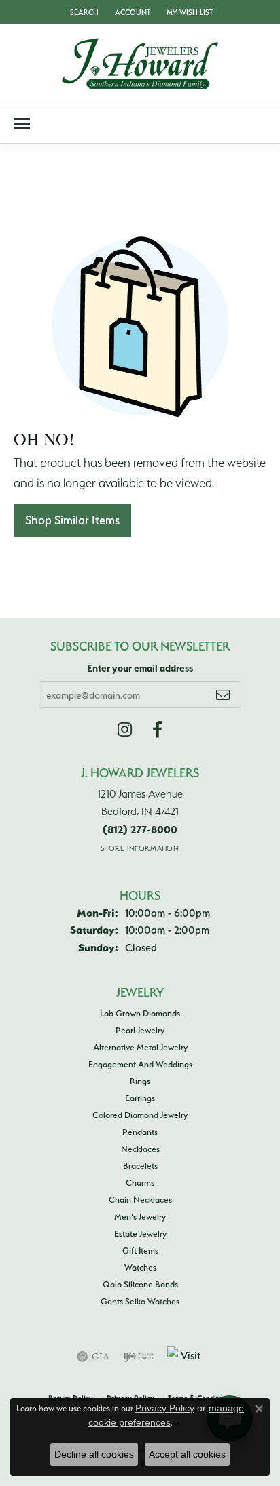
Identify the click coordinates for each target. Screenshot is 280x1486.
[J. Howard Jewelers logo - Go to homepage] (140, 63)
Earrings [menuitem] (140, 1097)
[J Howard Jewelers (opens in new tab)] (157, 730)
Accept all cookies (187, 1454)
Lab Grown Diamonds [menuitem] (140, 1013)
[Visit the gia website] (93, 1356)
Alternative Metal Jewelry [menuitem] (140, 1046)
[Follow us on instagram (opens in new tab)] (125, 730)
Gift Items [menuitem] (140, 1250)
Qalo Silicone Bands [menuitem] (140, 1284)
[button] (83, 12)
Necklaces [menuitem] (140, 1148)
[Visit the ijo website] (138, 1356)
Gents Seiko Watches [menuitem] (140, 1301)
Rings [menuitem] (140, 1080)
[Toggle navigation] (21, 123)
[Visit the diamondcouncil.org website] (185, 1356)
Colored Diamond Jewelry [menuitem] (140, 1114)
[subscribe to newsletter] (223, 694)
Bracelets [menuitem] (140, 1165)
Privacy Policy (164, 1408)
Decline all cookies (94, 1454)
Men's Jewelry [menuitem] (140, 1216)
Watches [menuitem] (140, 1267)
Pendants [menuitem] (140, 1131)
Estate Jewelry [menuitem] (140, 1233)
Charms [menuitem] (140, 1182)
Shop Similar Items (72, 520)
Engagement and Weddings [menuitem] (140, 1063)
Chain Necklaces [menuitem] (140, 1199)
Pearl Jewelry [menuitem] (140, 1030)
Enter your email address (140, 668)
